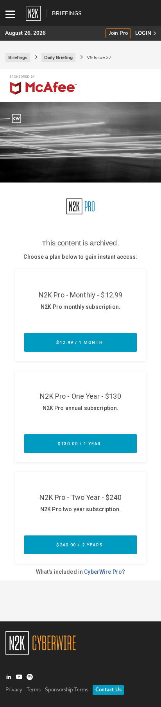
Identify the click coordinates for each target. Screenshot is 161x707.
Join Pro (118, 33)
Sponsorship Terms (66, 689)
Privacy (13, 689)
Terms (34, 689)
